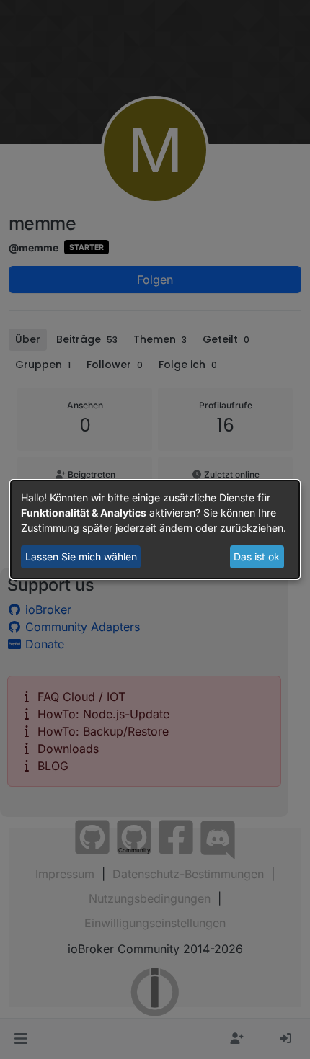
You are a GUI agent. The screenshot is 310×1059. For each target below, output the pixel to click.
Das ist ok (257, 556)
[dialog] (155, 529)
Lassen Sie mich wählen (81, 556)
